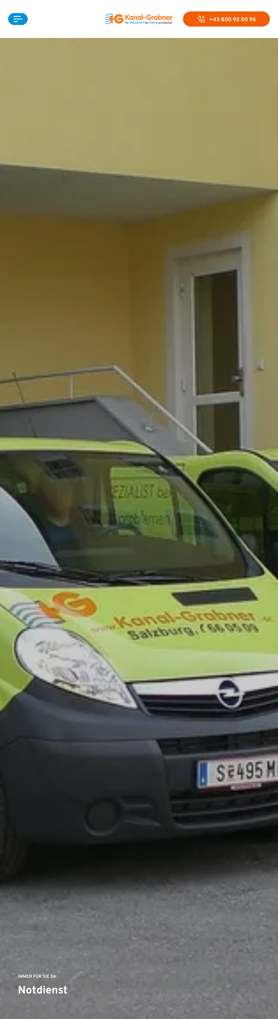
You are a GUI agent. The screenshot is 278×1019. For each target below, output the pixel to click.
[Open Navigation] (18, 19)
